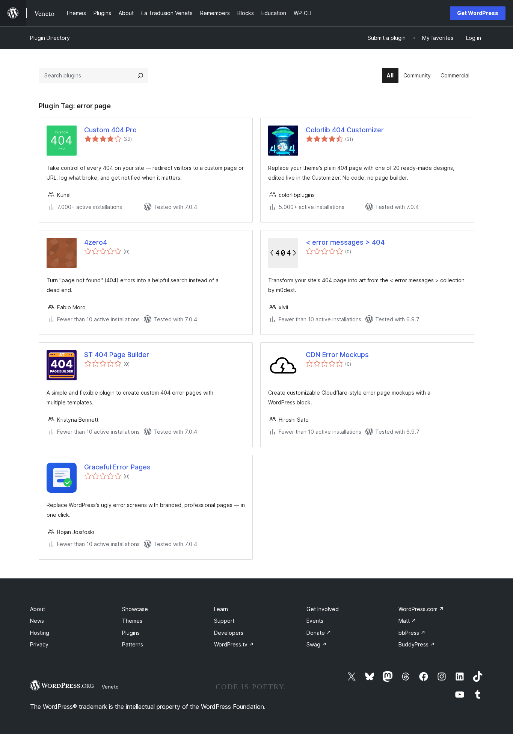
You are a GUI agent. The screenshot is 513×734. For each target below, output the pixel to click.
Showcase (135, 609)
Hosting (39, 633)
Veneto (110, 687)
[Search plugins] (140, 75)
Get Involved (322, 609)
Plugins (131, 633)
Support (224, 620)
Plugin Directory (50, 38)
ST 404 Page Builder (116, 355)
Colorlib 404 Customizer (345, 130)
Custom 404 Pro (110, 130)
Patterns (132, 644)
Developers (228, 633)
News (37, 620)
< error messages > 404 (345, 242)
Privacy (39, 644)
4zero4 (95, 242)
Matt (407, 620)
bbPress (411, 633)
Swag (316, 644)
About (37, 609)
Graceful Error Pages (117, 467)
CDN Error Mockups (337, 355)
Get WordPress (477, 13)
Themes (132, 620)
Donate (318, 633)
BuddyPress (416, 644)
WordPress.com (421, 609)
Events (314, 620)
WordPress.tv (234, 644)
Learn (221, 609)
